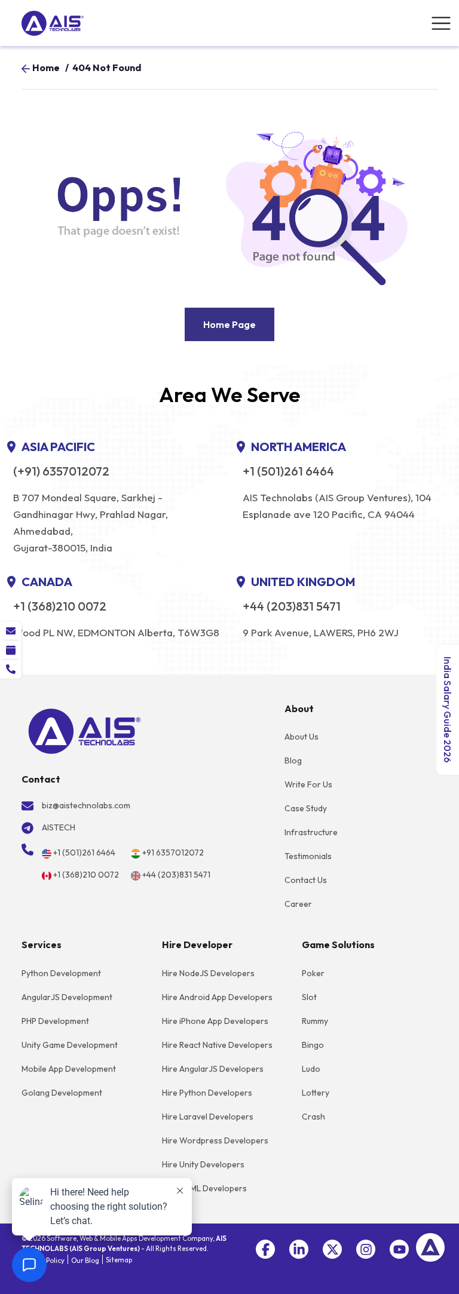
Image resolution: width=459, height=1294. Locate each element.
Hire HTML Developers (204, 1188)
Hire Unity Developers (203, 1164)
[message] (11, 630)
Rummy (315, 1021)
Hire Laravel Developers (207, 1116)
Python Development (61, 973)
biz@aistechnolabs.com (86, 805)
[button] (265, 1249)
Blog (293, 760)
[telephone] (11, 669)
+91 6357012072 (173, 852)
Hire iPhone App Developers (215, 1021)
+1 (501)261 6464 (288, 471)
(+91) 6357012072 (61, 471)
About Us (301, 736)
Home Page (229, 324)
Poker (313, 973)
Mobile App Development (69, 1068)
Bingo (313, 1045)
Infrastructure (311, 832)
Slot (309, 997)
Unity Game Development (70, 1045)
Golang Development (62, 1092)
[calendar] (11, 650)
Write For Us (308, 784)
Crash (313, 1116)
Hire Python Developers (207, 1092)
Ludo (311, 1068)
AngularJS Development (67, 997)
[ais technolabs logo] (85, 730)
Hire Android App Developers (217, 997)
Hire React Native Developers (217, 1045)
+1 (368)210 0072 (59, 606)
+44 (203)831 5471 (292, 606)
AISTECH (58, 827)
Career (298, 904)
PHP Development (55, 1021)
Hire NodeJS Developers (208, 973)
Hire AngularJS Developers (213, 1068)
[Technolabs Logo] (52, 23)
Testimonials (308, 856)
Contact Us (305, 880)
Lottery (315, 1092)
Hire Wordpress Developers (215, 1140)
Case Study (305, 808)
